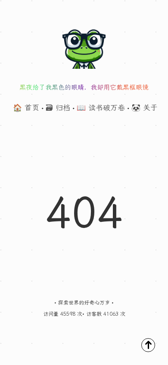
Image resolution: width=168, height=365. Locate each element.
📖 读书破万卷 (101, 107)
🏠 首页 (26, 107)
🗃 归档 (58, 107)
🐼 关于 (144, 107)
